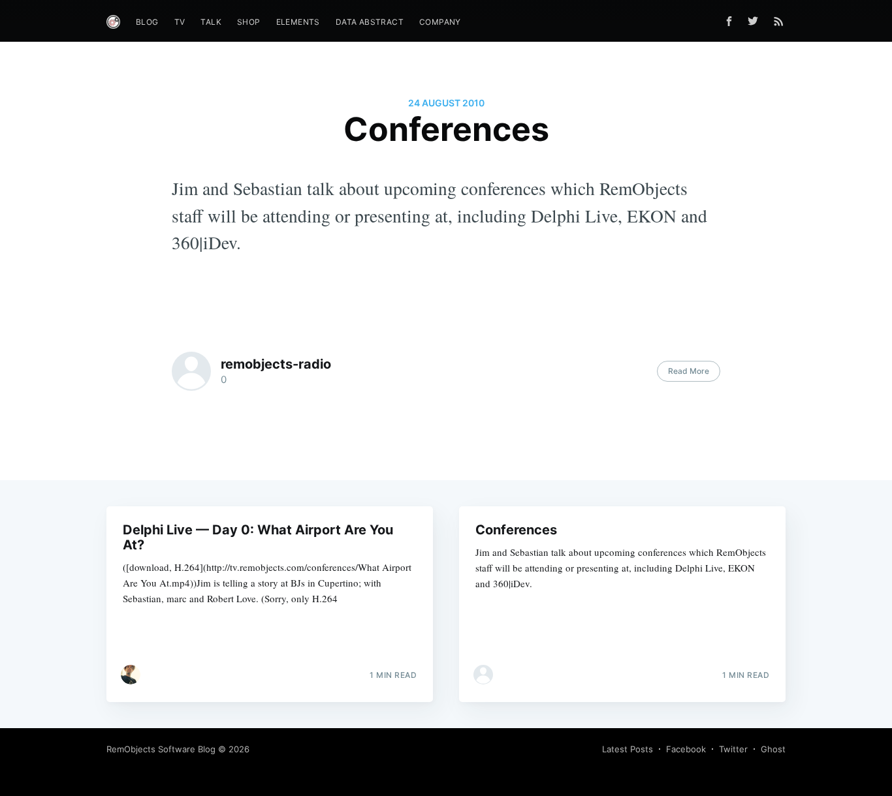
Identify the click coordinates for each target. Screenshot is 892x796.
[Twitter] (756, 20)
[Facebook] (729, 21)
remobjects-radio (276, 364)
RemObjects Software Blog (160, 749)
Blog (147, 22)
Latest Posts (627, 749)
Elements (298, 22)
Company (440, 22)
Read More (688, 371)
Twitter (733, 749)
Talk (210, 22)
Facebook (686, 749)
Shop (249, 22)
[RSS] (779, 21)
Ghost (773, 749)
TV (179, 22)
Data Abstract (370, 22)
